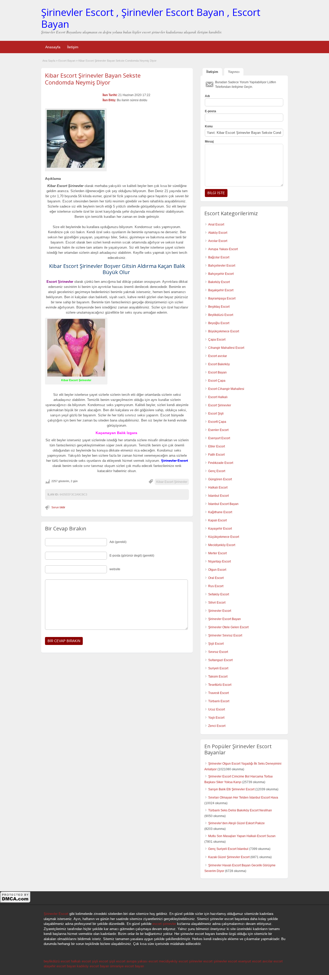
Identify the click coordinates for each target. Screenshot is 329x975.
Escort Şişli (216, 413)
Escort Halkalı (217, 397)
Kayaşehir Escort (220, 528)
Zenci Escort (216, 726)
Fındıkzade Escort (220, 463)
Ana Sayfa (48, 60)
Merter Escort (217, 553)
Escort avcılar (217, 356)
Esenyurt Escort (219, 438)
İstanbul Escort (218, 496)
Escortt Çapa (217, 422)
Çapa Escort (216, 339)
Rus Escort (215, 586)
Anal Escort (216, 224)
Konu (209, 126)
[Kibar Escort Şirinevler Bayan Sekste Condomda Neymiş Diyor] (76, 139)
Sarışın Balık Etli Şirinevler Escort (231, 789)
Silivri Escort (216, 602)
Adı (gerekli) (117, 542)
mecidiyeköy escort (173, 961)
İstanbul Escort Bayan (223, 504)
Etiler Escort (216, 446)
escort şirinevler (164, 924)
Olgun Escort (217, 569)
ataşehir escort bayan (60, 966)
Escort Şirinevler (219, 405)
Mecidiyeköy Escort (221, 545)
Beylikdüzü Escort (220, 315)
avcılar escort (272, 961)
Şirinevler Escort (219, 611)
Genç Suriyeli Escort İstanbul (228, 849)
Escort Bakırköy (219, 364)
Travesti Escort (218, 693)
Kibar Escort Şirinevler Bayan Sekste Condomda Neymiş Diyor (93, 78)
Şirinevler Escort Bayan (224, 619)
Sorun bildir (58, 507)
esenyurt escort (249, 961)
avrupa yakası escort (142, 961)
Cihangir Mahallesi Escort (226, 348)
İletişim (72, 47)
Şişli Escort (216, 643)
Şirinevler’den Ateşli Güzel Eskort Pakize (236, 823)
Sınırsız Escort (218, 652)
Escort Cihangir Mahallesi (226, 389)
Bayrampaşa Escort (221, 298)
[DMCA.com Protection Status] (15, 902)
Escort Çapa (216, 380)
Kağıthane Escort (220, 512)
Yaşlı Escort (216, 717)
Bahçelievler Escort (221, 265)
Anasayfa (52, 47)
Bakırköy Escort (219, 282)
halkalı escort (81, 961)
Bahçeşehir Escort (221, 274)
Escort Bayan (66, 60)
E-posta (210, 111)
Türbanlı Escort (218, 701)
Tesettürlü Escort (219, 685)
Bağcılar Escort (218, 257)
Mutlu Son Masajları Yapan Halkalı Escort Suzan (242, 836)
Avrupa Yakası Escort (223, 249)
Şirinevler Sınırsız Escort (225, 635)
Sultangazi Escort (220, 660)
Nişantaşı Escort (219, 561)
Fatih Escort (216, 454)
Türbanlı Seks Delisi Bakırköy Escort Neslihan (240, 810)
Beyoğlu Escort (218, 323)
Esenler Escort (218, 430)
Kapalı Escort (217, 520)
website (114, 569)
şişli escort (100, 961)
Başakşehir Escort (220, 290)
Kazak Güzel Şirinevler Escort (229, 857)
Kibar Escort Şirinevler (171, 482)
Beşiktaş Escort (219, 306)
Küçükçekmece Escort (223, 537)
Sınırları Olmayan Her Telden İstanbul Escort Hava (243, 797)
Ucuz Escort (216, 709)
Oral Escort (216, 578)
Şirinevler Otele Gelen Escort (228, 627)
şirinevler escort (201, 961)
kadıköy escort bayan (93, 966)
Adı (207, 96)
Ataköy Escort (217, 233)
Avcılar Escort (217, 241)
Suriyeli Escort (218, 668)
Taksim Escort (217, 676)
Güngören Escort (220, 479)
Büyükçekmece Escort (223, 331)
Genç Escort (216, 471)
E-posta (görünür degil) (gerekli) (131, 555)
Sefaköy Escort (218, 594)
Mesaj (209, 141)
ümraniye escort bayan (127, 966)
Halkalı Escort (217, 487)
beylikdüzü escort (57, 961)
